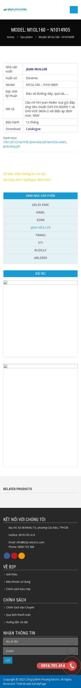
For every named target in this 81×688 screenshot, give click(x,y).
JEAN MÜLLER (11, 146)
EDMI (40, 220)
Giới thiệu (11, 574)
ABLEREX (40, 258)
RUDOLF (40, 250)
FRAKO (41, 235)
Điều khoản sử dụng (18, 581)
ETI (40, 243)
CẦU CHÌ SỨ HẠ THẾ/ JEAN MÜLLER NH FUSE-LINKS (34, 142)
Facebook (7, 556)
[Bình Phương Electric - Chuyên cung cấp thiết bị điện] (15, 9)
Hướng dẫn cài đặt (17, 622)
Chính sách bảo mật (18, 589)
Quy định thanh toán (18, 614)
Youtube (14, 556)
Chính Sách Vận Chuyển (20, 607)
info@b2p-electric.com (30, 542)
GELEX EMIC (40, 205)
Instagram (21, 556)
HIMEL (40, 212)
